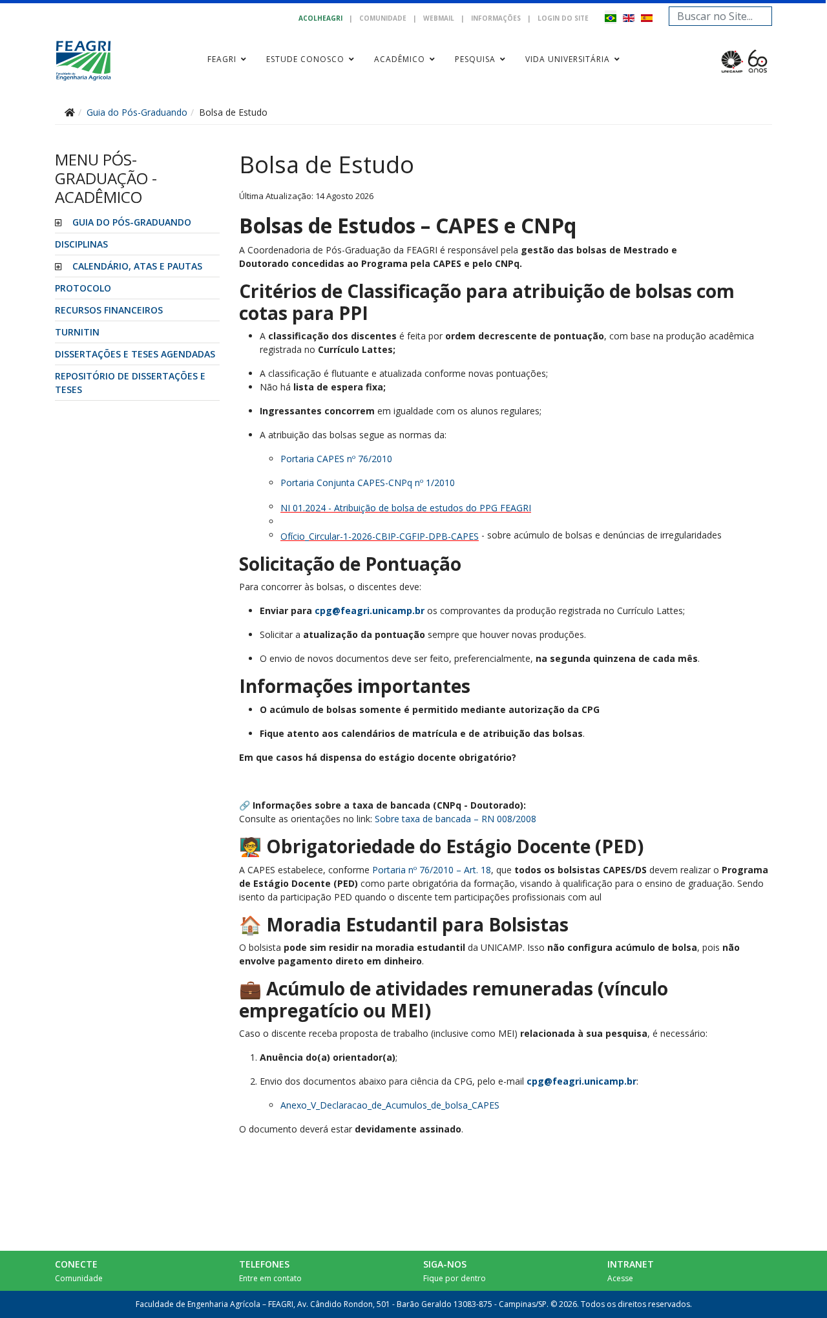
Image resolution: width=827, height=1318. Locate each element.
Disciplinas (81, 244)
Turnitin (77, 332)
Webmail (438, 18)
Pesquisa (475, 59)
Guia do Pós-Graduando (131, 222)
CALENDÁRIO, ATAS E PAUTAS (137, 266)
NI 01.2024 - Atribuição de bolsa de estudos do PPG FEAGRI (405, 508)
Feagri (221, 59)
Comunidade (382, 18)
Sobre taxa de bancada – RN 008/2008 (455, 819)
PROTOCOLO (83, 288)
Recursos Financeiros (109, 310)
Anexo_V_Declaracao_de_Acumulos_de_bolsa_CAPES (389, 1105)
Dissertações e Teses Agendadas (135, 354)
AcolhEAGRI (320, 18)
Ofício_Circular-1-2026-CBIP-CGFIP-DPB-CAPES (379, 536)
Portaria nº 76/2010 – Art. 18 (431, 870)
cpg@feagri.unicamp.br (369, 610)
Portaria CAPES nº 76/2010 (336, 458)
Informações (496, 18)
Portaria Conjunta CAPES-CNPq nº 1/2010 (367, 482)
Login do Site (563, 18)
